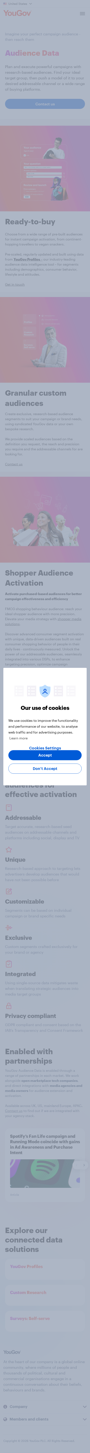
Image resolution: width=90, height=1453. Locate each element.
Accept (45, 755)
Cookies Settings (45, 748)
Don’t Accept (45, 768)
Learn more (18, 738)
